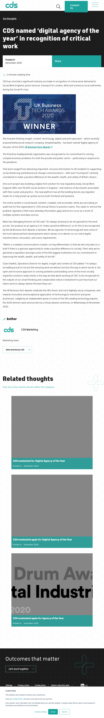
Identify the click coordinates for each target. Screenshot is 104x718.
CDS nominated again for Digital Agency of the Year (42, 539)
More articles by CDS (15, 349)
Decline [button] (64, 712)
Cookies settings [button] (40, 712)
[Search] (58, 6)
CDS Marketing (29, 329)
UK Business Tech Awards (37, 147)
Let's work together (18, 668)
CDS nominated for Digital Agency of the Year (39, 460)
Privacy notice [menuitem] (23, 685)
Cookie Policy (17, 699)
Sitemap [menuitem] (9, 685)
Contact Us (74, 7)
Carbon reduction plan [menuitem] (60, 685)
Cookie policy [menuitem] (40, 685)
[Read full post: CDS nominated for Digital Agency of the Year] (52, 432)
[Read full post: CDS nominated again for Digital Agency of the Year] (52, 511)
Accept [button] (53, 712)
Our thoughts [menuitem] (9, 18)
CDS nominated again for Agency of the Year (38, 618)
